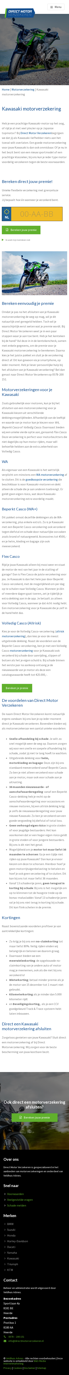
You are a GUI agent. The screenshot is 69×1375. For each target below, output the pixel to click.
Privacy (7, 1368)
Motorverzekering (23, 89)
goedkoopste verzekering (42, 479)
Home (6, 89)
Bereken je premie (17, 688)
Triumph (12, 1264)
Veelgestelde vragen (20, 1199)
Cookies (17, 1368)
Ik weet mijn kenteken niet (17, 240)
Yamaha (12, 1252)
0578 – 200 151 (16, 1336)
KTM (10, 1270)
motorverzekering (21, 650)
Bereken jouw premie (37, 1117)
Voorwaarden (15, 1194)
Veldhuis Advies (14, 1358)
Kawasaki (13, 1258)
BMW (10, 1224)
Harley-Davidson (17, 1241)
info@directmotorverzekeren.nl (26, 1341)
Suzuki (11, 1229)
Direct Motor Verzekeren (35, 133)
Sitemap (41, 1368)
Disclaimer (29, 1368)
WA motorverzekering (50, 474)
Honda (11, 1235)
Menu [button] (58, 7)
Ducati (11, 1247)
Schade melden (16, 1205)
